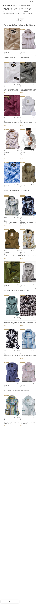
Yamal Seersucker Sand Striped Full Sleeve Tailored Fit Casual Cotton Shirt (27, 56)
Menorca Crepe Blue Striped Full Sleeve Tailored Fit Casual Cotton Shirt (28, 356)
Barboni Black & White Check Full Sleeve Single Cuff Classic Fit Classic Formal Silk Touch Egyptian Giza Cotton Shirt (28, 323)
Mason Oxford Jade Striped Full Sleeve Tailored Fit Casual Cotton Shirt (11, 423)
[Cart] (10, 602)
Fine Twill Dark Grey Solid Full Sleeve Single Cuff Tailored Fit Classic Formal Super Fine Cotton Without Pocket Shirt (28, 90)
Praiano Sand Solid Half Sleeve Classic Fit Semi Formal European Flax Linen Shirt (11, 56)
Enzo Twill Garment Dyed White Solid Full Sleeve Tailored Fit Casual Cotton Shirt (28, 123)
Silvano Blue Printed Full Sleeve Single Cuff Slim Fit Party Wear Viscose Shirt (28, 223)
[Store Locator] (30, 2)
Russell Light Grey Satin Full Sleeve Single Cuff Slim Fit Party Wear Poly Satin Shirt (28, 290)
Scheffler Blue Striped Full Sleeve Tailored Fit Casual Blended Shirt (11, 223)
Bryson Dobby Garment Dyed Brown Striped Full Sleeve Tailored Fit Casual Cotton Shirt (12, 256)
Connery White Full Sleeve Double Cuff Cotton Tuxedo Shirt (27, 156)
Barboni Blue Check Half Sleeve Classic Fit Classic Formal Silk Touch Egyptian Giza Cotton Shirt (11, 190)
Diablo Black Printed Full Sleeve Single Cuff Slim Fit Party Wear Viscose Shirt (12, 356)
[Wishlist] (32, 2)
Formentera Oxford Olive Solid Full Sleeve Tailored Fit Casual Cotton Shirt (27, 190)
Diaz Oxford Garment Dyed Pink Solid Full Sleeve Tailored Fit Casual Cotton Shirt (28, 389)
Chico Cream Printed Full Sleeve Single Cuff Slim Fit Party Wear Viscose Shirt (28, 256)
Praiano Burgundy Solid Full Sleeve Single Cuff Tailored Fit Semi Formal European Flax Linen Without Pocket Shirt (11, 123)
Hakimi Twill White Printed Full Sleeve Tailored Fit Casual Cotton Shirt (11, 156)
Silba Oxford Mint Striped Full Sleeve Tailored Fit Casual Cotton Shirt (28, 423)
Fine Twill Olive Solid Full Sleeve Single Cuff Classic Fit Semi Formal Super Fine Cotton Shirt (11, 290)
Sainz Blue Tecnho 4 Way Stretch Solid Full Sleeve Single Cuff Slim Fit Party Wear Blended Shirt (11, 389)
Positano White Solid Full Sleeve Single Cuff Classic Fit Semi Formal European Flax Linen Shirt (11, 90)
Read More (26, 11)
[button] (28, 2)
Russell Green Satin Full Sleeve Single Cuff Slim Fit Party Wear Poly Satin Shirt (11, 323)
